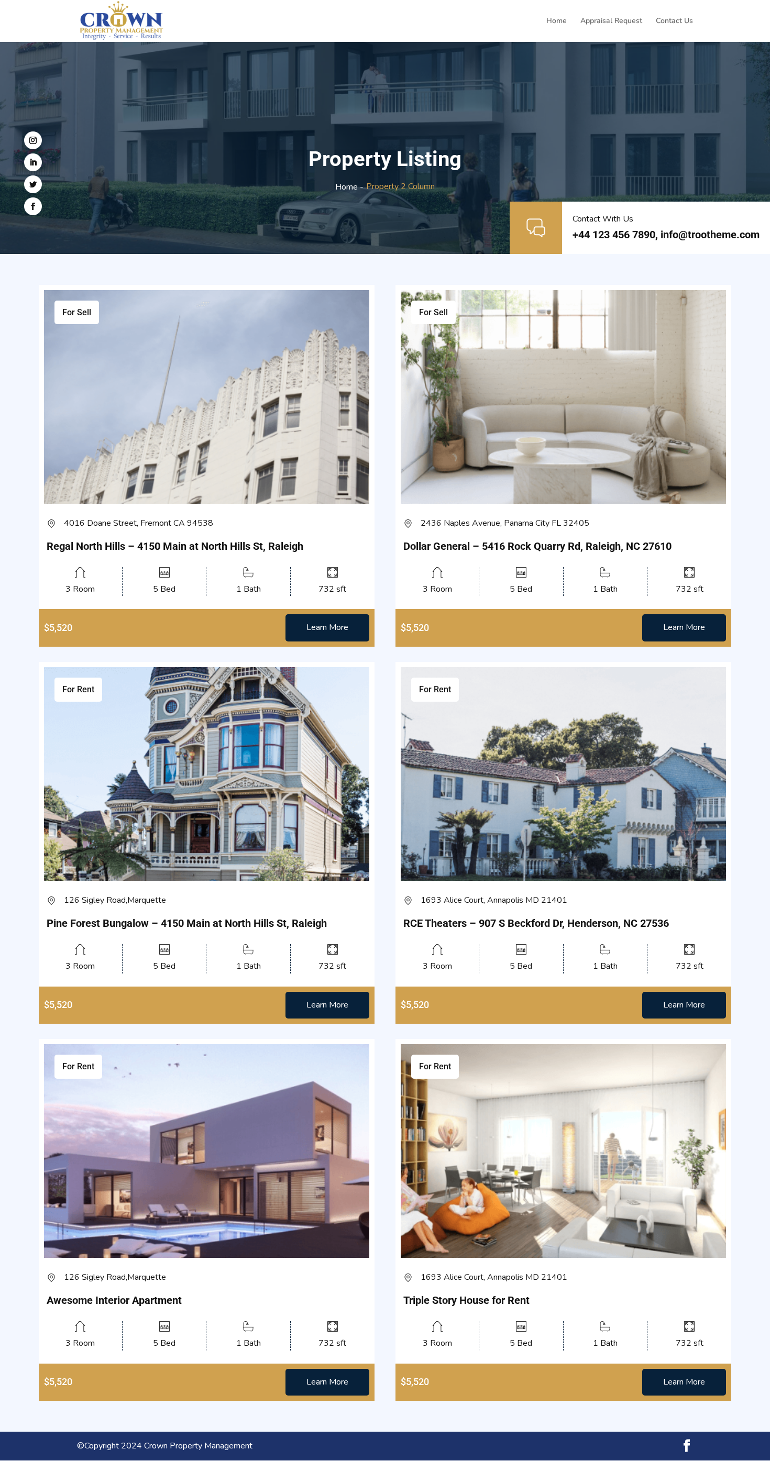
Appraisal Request (611, 21)
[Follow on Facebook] (33, 206)
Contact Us (674, 21)
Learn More (327, 627)
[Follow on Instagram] (33, 140)
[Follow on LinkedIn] (33, 162)
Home (556, 21)
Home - (349, 187)
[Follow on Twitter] (33, 184)
